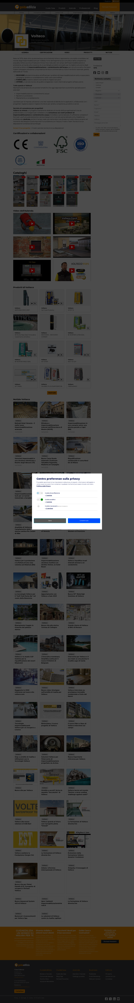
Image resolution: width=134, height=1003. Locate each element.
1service (48, 495)
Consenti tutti (84, 520)
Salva (50, 520)
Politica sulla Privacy (44, 486)
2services (49, 508)
